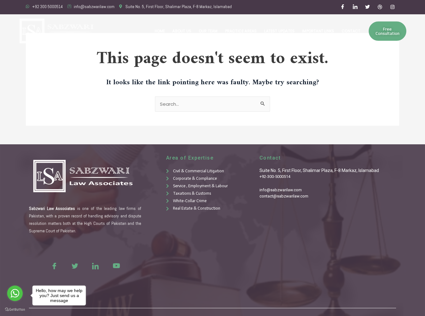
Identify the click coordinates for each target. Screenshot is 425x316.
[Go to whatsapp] (15, 293)
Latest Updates (279, 31)
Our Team (208, 31)
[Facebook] (343, 7)
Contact (351, 31)
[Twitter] (367, 7)
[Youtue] (116, 265)
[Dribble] (380, 7)
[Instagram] (392, 7)
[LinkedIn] (355, 7)
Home (160, 31)
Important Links (318, 31)
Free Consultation (387, 31)
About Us (181, 31)
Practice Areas (241, 31)
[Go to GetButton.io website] (15, 310)
